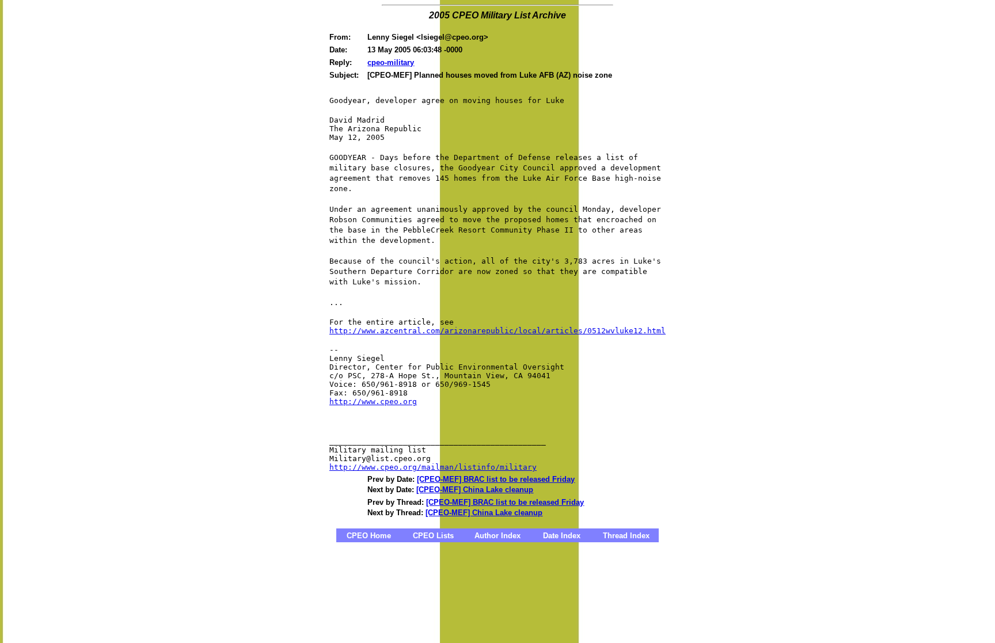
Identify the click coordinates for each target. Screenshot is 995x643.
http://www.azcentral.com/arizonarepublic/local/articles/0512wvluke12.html (497, 330)
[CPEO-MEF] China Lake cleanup (474, 489)
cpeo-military (390, 62)
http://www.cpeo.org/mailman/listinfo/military (433, 467)
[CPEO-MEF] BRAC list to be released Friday (496, 479)
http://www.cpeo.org (373, 401)
